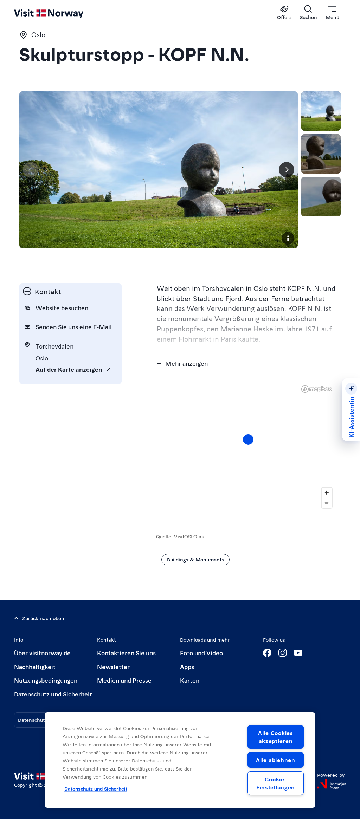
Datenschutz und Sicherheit (53, 694)
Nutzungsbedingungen (45, 680)
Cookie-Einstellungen (275, 783)
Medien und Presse (124, 680)
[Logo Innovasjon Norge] (331, 784)
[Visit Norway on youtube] (298, 653)
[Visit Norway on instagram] (282, 653)
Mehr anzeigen (186, 363)
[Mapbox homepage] (316, 389)
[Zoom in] (327, 493)
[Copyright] (288, 238)
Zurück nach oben (43, 618)
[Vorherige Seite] (30, 169)
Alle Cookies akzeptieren (275, 737)
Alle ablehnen (275, 759)
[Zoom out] (327, 503)
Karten (189, 680)
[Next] (286, 169)
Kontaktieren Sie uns (126, 653)
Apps (187, 666)
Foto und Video (201, 653)
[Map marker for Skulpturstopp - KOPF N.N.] (248, 439)
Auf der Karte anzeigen (69, 369)
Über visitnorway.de (42, 653)
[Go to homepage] (59, 13)
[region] (248, 447)
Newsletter (113, 666)
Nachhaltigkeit (35, 666)
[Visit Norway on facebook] (267, 653)
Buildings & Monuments (195, 559)
